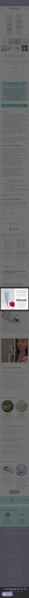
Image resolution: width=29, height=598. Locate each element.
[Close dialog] (27, 289)
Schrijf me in (21, 300)
